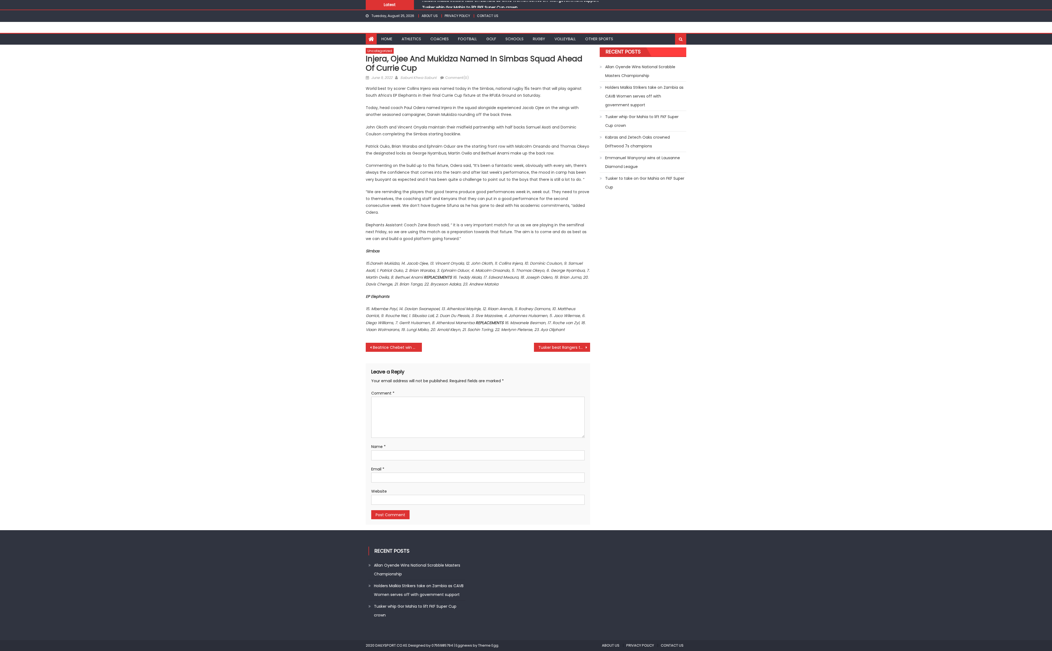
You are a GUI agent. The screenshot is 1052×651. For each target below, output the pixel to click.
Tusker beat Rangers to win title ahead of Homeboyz (564, 347)
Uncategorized (379, 50)
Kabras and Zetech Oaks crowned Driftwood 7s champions (637, 142)
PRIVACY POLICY (457, 15)
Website (379, 491)
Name (378, 446)
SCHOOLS (514, 39)
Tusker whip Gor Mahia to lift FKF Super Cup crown (470, 4)
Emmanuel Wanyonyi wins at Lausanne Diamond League (642, 162)
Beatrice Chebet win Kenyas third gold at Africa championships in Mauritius (397, 347)
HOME (386, 39)
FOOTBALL (467, 39)
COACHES (439, 39)
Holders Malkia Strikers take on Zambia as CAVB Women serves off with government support (644, 96)
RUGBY (539, 39)
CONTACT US (487, 15)
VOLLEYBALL (565, 39)
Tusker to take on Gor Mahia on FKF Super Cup (644, 183)
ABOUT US (430, 15)
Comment (383, 393)
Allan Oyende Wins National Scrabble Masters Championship (640, 71)
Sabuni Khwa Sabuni (418, 77)
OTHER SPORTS (599, 39)
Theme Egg (488, 645)
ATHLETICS (411, 39)
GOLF (491, 39)
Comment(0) (457, 77)
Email (377, 469)
